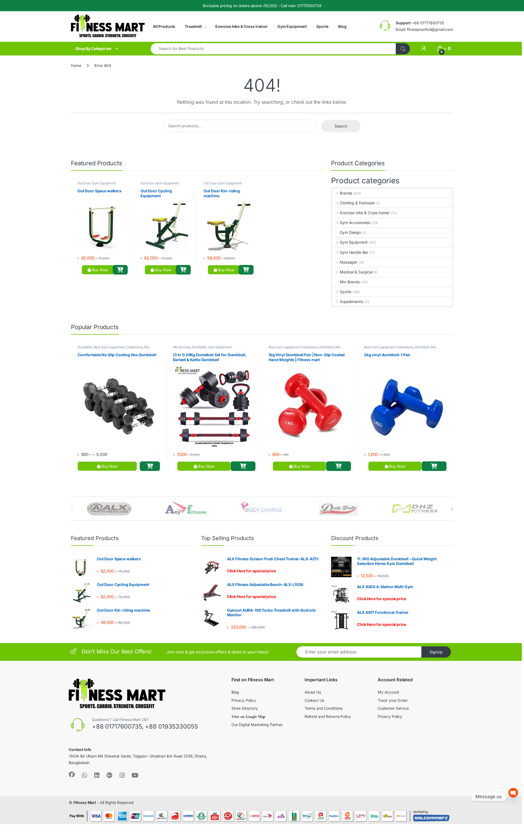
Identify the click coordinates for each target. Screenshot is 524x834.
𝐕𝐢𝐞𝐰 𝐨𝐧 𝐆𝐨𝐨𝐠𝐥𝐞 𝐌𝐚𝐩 (248, 716)
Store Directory (244, 708)
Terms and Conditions (324, 708)
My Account (388, 692)
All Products (164, 26)
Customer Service (393, 708)
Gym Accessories (355, 222)
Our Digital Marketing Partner (257, 724)
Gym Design (350, 232)
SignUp (436, 652)
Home (76, 65)
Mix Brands (350, 281)
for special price (251, 570)
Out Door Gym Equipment (97, 183)
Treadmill (193, 26)
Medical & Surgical (356, 272)
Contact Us (314, 700)
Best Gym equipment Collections (118, 347)
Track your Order (393, 700)
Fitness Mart (84, 802)
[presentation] (452, 509)
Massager (348, 262)
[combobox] (273, 48)
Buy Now (99, 269)
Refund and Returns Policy (328, 716)
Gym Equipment (292, 26)
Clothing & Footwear (357, 203)
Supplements (351, 301)
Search (341, 126)
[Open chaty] (513, 796)
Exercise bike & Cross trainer (241, 26)
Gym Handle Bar (354, 252)
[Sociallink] (72, 774)
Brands (346, 193)
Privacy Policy (243, 700)
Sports (322, 26)
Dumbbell (85, 347)
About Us (313, 692)
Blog (342, 26)
